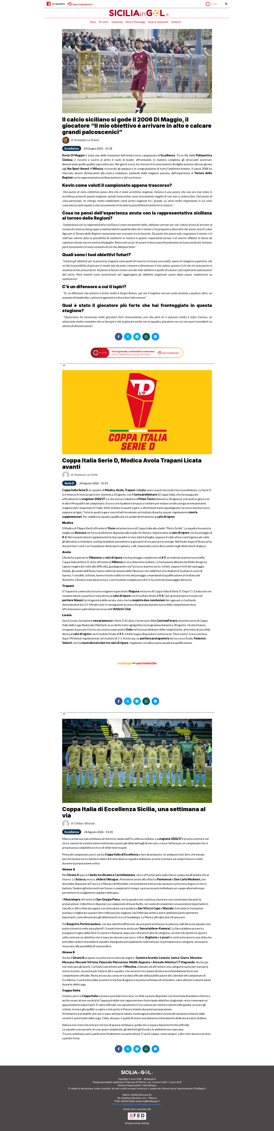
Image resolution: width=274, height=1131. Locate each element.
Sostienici (176, 21)
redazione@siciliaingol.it (147, 1101)
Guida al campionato (158, 21)
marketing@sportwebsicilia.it (147, 1104)
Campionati (117, 21)
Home (93, 21)
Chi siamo (104, 21)
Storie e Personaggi (135, 21)
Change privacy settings (137, 1123)
